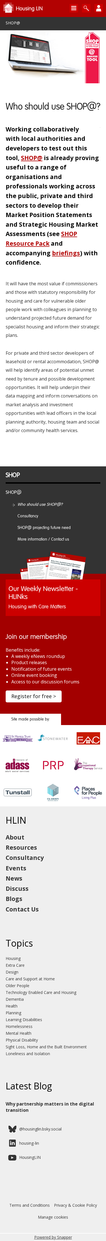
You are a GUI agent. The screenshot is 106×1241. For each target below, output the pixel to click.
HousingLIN (30, 1157)
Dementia (15, 999)
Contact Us (22, 909)
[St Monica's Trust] (17, 744)
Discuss (17, 888)
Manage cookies (53, 1217)
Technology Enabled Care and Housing (41, 992)
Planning (13, 1012)
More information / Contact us (43, 539)
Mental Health (18, 1033)
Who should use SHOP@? (40, 505)
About (15, 837)
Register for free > (33, 696)
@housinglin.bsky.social (40, 1129)
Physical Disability (22, 1040)
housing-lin (29, 1143)
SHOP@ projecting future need (44, 528)
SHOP (13, 476)
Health (12, 1006)
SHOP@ (13, 23)
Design (12, 972)
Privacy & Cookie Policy (75, 1205)
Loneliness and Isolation (28, 1053)
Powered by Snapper (53, 1237)
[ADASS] (17, 771)
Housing (13, 958)
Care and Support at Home (30, 978)
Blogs (14, 899)
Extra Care (15, 965)
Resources (21, 847)
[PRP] (53, 771)
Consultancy (28, 516)
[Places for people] (88, 798)
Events (16, 868)
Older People (17, 985)
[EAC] (88, 744)
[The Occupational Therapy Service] (88, 771)
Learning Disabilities (24, 1019)
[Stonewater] (53, 744)
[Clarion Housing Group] (53, 798)
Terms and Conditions (29, 1205)
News (14, 878)
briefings (66, 253)
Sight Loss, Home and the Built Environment (46, 1046)
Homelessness (19, 1026)
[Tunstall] (17, 798)
